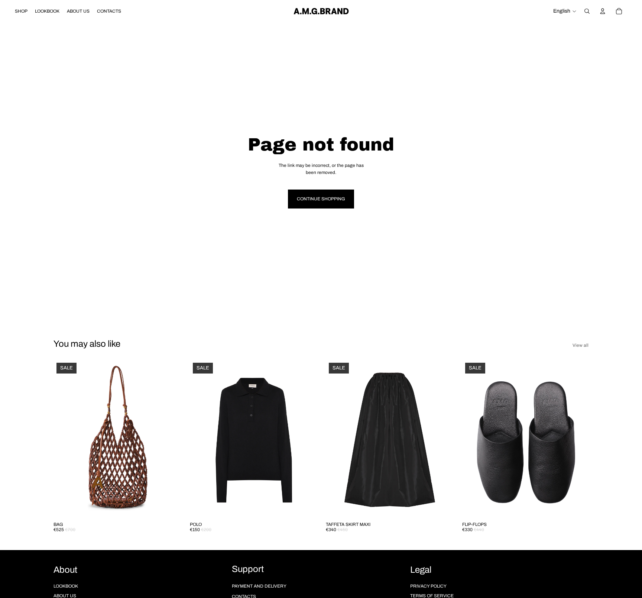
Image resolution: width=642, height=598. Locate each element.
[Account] (602, 11)
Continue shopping (321, 198)
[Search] (587, 11)
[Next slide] (169, 438)
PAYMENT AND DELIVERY (259, 586)
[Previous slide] (65, 438)
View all (580, 345)
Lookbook (66, 586)
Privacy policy (428, 586)
